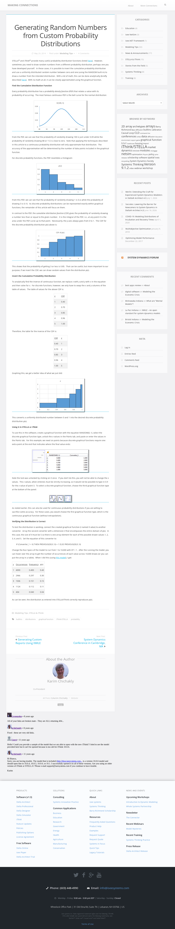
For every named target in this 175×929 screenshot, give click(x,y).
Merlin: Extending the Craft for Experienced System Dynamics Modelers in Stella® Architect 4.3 (143, 194)
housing (139, 143)
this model (61, 557)
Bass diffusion (137, 130)
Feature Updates (24, 824)
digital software (132, 291)
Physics (145, 154)
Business (57, 813)
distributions (30, 619)
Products (21, 790)
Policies (19, 828)
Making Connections (23, 5)
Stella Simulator (23, 815)
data (144, 136)
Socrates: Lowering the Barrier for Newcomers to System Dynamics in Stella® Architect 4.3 (141, 207)
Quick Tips (94, 848)
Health (56, 835)
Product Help (95, 826)
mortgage (154, 151)
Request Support (97, 835)
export (133, 140)
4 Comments (83, 53)
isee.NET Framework (134, 40)
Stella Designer (23, 810)
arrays (150, 126)
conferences (128, 136)
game (138, 140)
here (90, 60)
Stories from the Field (135, 65)
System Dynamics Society (142, 161)
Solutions (59, 790)
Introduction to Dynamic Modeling (142, 802)
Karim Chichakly (60, 681)
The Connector (133, 817)
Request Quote (96, 839)
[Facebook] (84, 875)
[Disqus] (60, 746)
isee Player (21, 852)
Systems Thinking (133, 71)
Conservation (59, 848)
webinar (138, 168)
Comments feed (132, 360)
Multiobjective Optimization (138, 228)
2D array (126, 126)
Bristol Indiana (132, 319)
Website (74, 698)
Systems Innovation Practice (66, 802)
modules (145, 150)
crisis (139, 136)
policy (151, 154)
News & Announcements (136, 53)
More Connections (149, 5)
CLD (137, 132)
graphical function (46, 619)
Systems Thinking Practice (138, 840)
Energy (56, 830)
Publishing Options (25, 832)
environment (126, 140)
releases (124, 158)
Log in (127, 347)
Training (129, 78)
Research (57, 822)
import (146, 143)
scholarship (133, 157)
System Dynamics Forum (143, 257)
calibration (157, 129)
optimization (137, 154)
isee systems (95, 802)
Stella (157, 157)
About (130, 5)
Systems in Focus (97, 843)
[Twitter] (76, 875)
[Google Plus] (91, 875)
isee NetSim (130, 34)
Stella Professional (24, 806)
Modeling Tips (66, 53)
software (143, 157)
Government (58, 826)
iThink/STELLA (62, 619)
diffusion (151, 136)
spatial (151, 157)
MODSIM (136, 151)
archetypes (139, 126)
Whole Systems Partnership (138, 806)
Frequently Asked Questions (102, 822)
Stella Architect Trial (25, 857)
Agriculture (58, 839)
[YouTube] (99, 875)
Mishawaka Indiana (134, 301)
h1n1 (124, 143)
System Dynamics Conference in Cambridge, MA (89, 643)
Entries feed (130, 353)
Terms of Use (87, 924)
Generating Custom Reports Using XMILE (29, 641)
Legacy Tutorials (97, 852)
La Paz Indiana (131, 310)
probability (75, 619)
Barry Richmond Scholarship (103, 810)
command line (145, 133)
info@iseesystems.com (114, 888)
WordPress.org (131, 366)
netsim (126, 154)
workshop (148, 168)
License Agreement (25, 837)
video (131, 168)
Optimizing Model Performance (140, 238)
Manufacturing (60, 843)
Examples (94, 830)
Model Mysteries (133, 828)
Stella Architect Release (137, 851)
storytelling (125, 161)
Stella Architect (23, 802)
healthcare (131, 144)
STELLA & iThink (36, 613)
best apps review (133, 285)
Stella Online (22, 848)
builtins (19, 619)
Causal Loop (127, 132)
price (156, 154)
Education (130, 28)
